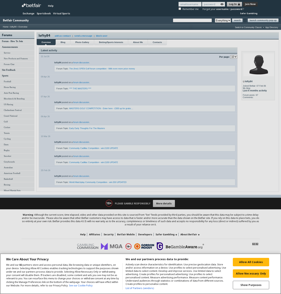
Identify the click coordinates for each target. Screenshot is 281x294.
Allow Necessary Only (251, 273)
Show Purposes (251, 285)
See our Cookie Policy (81, 285)
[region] (140, 273)
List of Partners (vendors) (140, 288)
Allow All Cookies (251, 262)
